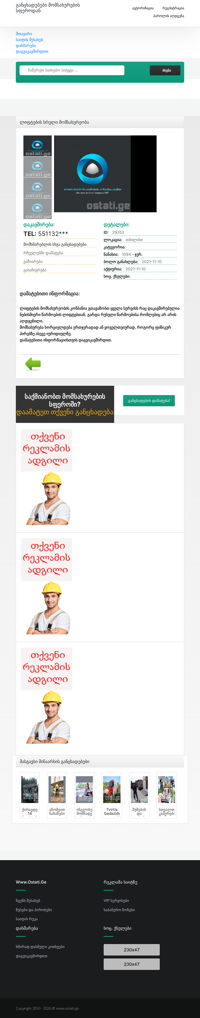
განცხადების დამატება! (149, 400)
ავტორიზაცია (143, 8)
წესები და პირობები (34, 909)
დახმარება (26, 45)
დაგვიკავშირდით (32, 51)
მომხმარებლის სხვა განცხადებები (54, 244)
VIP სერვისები (116, 900)
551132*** (45, 233)
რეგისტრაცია (173, 8)
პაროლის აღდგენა (168, 16)
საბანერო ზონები (119, 909)
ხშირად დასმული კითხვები (40, 946)
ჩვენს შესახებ (28, 900)
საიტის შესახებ (29, 39)
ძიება (166, 70)
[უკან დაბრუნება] (31, 363)
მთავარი (24, 33)
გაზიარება (32, 261)
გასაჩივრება (34, 269)
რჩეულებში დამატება (43, 252)
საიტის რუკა (27, 918)
